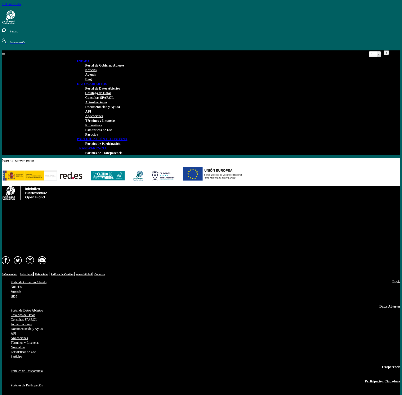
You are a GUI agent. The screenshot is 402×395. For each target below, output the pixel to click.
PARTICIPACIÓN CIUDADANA (102, 139)
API (88, 111)
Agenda (90, 74)
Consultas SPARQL (99, 97)
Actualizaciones (96, 102)
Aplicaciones (94, 116)
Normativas (93, 125)
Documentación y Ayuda (102, 107)
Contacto (99, 274)
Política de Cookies (62, 274)
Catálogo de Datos (98, 93)
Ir (386, 52)
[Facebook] (6, 263)
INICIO (83, 61)
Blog (88, 79)
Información (9, 274)
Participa (91, 134)
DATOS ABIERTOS (92, 84)
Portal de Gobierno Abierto (104, 65)
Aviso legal (26, 274)
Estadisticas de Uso (98, 130)
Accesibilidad (84, 274)
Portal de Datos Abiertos (102, 88)
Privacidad (41, 274)
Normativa (18, 347)
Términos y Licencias (100, 120)
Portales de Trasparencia (27, 371)
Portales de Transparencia (103, 153)
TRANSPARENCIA (92, 148)
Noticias (91, 70)
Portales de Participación (103, 143)
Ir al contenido (11, 4)
